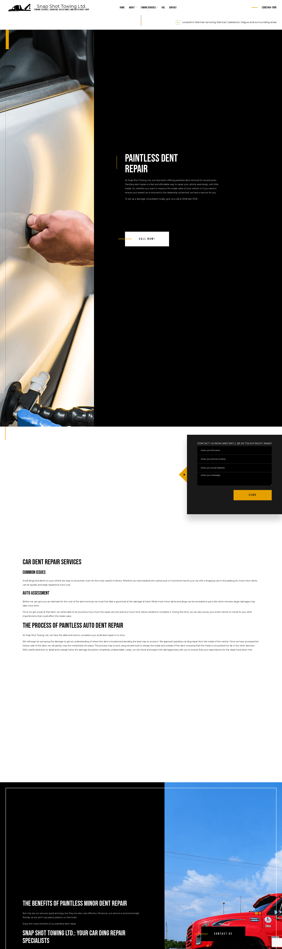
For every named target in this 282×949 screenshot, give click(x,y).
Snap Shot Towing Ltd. (61, 6)
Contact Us (223, 933)
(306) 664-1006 (269, 7)
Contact (173, 7)
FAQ (163, 7)
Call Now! (147, 239)
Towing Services (148, 7)
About (132, 7)
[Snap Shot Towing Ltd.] (20, 7)
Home (122, 7)
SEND (252, 495)
